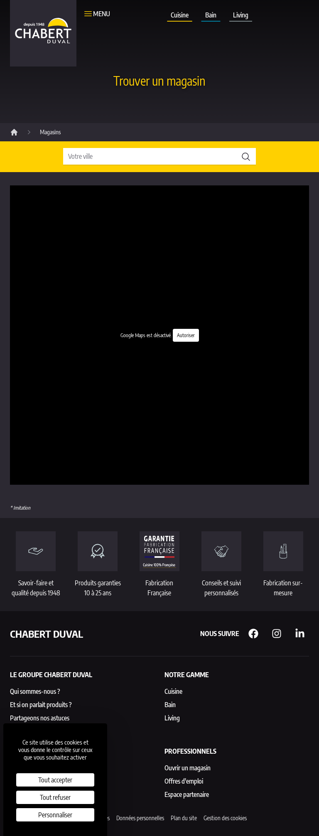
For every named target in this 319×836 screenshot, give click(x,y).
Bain (210, 15)
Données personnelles (140, 817)
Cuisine (180, 15)
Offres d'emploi (183, 781)
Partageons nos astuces (39, 718)
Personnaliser (55, 815)
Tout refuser (55, 797)
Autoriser (186, 335)
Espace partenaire (186, 794)
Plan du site (184, 817)
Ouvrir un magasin (187, 768)
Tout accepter (55, 780)
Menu (101, 14)
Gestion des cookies (225, 817)
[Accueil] (14, 132)
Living (240, 15)
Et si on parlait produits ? (41, 704)
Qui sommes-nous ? (35, 691)
